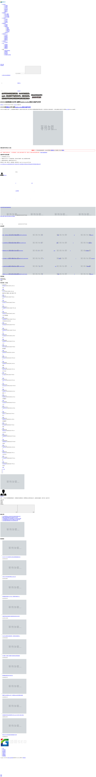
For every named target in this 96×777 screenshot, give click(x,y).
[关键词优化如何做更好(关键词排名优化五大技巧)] (14, 614)
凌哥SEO (2, 104)
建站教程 (4, 12)
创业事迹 (6, 45)
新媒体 (7, 27)
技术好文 (6, 48)
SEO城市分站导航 (7, 54)
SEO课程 (6, 19)
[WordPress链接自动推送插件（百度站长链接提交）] (14, 634)
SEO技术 (4, 4)
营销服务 (6, 51)
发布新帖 (6, 42)
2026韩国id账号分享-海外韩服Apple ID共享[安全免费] (11, 518)
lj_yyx (3, 291)
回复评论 (52, 150)
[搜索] (33, 70)
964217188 (4, 369)
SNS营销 (6, 25)
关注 (16, 512)
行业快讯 (6, 44)
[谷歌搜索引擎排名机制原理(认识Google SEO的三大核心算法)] (14, 713)
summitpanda (4, 319)
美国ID (8, 107)
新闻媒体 (8, 29)
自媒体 (7, 28)
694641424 (4, 419)
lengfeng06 (4, 341)
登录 (1, 64)
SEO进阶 (6, 21)
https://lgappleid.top (43, 152)
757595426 (4, 402)
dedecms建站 (6, 13)
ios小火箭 (67, 109)
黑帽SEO (6, 11)
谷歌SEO (6, 10)
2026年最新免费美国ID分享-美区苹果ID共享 (10, 520)
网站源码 (6, 36)
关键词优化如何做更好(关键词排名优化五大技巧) (11, 616)
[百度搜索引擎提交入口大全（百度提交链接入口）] (14, 594)
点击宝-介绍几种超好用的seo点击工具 (9, 576)
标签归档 (6, 53)
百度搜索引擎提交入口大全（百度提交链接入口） (11, 596)
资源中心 (4, 33)
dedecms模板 (6, 14)
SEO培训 (4, 18)
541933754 (4, 313)
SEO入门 (6, 20)
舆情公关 (8, 30)
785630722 (4, 391)
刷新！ (63, 150)
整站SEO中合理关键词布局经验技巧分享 (9, 734)
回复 (3, 289)
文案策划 (6, 32)
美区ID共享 (27, 164)
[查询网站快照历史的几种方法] (14, 673)
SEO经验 (6, 6)
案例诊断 (6, 9)
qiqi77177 (4, 413)
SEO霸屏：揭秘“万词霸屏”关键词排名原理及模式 (11, 655)
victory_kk (4, 380)
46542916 (4, 285)
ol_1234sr (4, 374)
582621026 (4, 430)
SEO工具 (6, 8)
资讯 (3, 43)
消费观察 (6, 46)
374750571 (4, 302)
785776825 (4, 324)
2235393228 (4, 463)
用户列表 (6, 52)
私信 (33, 512)
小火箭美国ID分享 (22, 164)
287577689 (4, 346)
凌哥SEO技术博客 (10, 757)
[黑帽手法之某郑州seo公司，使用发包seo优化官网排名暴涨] (14, 693)
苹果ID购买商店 (7, 50)
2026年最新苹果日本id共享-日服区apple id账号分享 (11, 519)
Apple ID (15, 104)
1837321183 (4, 385)
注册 (3, 64)
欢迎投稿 (2, 65)
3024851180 (4, 330)
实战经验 (6, 22)
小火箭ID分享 (16, 164)
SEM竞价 (6, 24)
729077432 (4, 447)
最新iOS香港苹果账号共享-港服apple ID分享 (10, 517)
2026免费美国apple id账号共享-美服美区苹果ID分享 (11, 516)
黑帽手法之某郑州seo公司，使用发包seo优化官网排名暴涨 (12, 695)
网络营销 (4, 23)
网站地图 (4, 755)
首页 (6, 75)
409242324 (4, 452)
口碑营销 (6, 26)
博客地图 (24, 757)
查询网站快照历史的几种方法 (7, 675)
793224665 (4, 335)
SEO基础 (6, 5)
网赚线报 (6, 47)
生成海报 (17, 190)
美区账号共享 (31, 164)
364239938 (4, 363)
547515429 (4, 424)
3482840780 (4, 436)
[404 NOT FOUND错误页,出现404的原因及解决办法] (14, 555)
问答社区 (4, 41)
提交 (1, 280)
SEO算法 (6, 7)
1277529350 (4, 458)
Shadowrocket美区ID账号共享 (23, 107)
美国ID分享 (38, 164)
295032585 (4, 352)
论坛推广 (8, 31)
